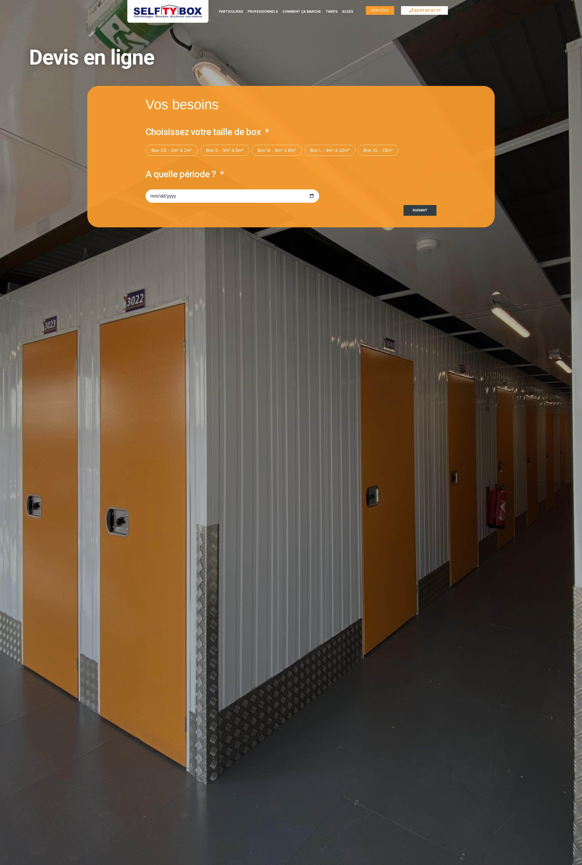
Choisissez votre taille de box (204, 132)
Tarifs (332, 12)
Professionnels (263, 12)
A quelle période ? (182, 175)
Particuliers (231, 12)
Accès (347, 12)
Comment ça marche (302, 12)
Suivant (420, 210)
